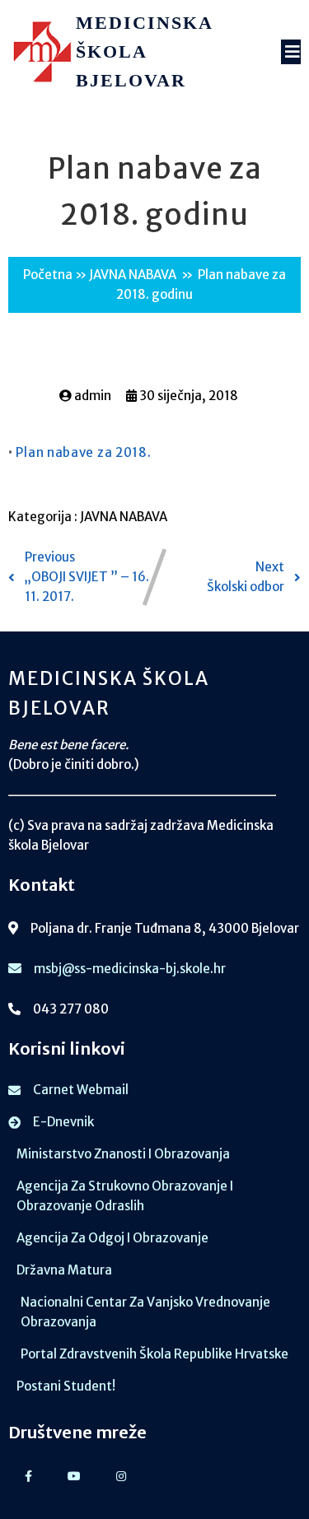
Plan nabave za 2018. (83, 452)
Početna (48, 274)
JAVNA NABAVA (132, 274)
